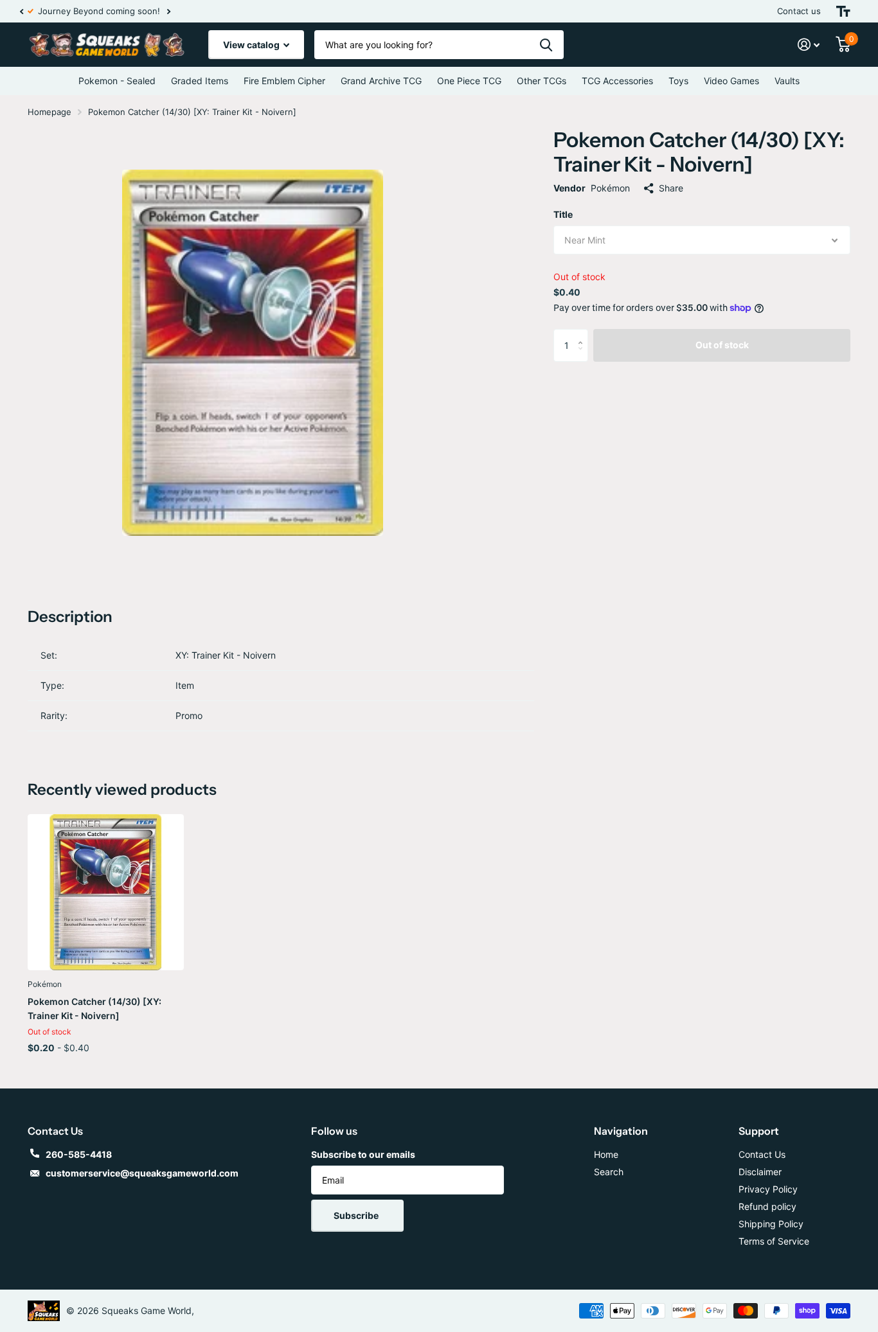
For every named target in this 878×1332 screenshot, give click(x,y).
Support (759, 1130)
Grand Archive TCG (381, 80)
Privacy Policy (768, 1189)
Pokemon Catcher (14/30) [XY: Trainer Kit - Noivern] (94, 1008)
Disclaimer (760, 1171)
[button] (21, 11)
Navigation (621, 1130)
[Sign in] (809, 44)
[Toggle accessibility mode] (843, 11)
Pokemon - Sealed (117, 80)
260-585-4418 (79, 1154)
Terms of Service (774, 1241)
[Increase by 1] (583, 334)
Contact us (799, 11)
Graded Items (199, 80)
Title (563, 214)
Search (608, 1171)
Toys (678, 80)
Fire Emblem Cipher (284, 80)
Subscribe (357, 1215)
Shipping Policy (771, 1223)
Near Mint (584, 240)
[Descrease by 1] (583, 356)
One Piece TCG (469, 80)
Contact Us (762, 1154)
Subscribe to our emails (363, 1154)
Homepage (49, 112)
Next (160, 11)
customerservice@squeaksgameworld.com (142, 1173)
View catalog (252, 44)
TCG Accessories (617, 80)
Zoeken (546, 44)
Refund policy (767, 1206)
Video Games (731, 80)
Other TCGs (541, 80)
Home (606, 1154)
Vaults (787, 80)
